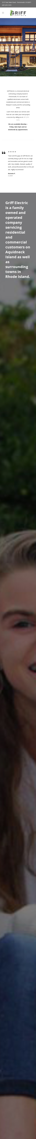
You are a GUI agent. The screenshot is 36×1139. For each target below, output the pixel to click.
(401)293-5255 (6, 5)
